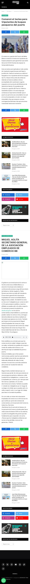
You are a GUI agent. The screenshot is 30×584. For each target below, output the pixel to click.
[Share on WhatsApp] (24, 31)
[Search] (27, 2)
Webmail (4, 7)
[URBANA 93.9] (16, 2)
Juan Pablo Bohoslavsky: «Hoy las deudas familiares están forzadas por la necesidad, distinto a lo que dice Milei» (19, 178)
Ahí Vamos (5, 15)
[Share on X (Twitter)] (15, 31)
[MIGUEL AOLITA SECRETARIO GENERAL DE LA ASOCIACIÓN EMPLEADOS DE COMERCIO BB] (15, 270)
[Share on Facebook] (6, 31)
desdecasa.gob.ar (7, 310)
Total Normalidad (7, 235)
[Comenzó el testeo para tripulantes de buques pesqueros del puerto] (15, 44)
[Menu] (3, 2)
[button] (3, 580)
